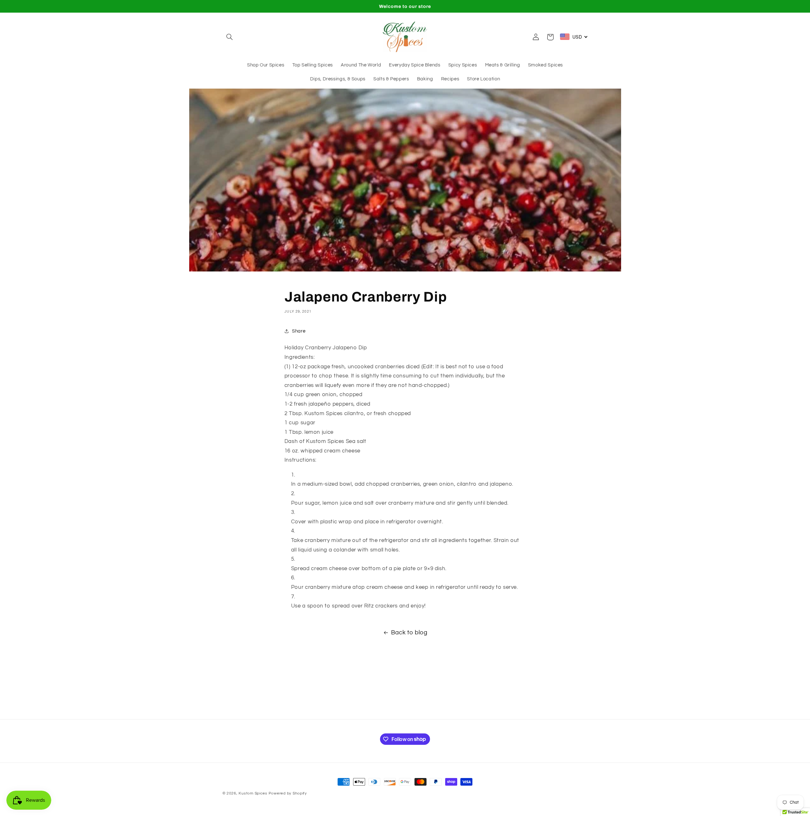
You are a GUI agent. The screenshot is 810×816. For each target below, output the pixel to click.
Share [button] (298, 331)
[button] (229, 37)
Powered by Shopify (288, 793)
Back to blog (409, 633)
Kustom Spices (253, 793)
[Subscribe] (457, 711)
